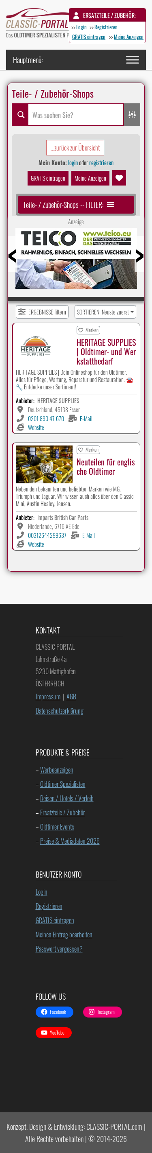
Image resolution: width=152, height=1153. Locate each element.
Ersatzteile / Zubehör (62, 812)
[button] (63, 205)
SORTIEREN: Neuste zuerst (103, 312)
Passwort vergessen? (59, 949)
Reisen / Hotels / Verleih (67, 798)
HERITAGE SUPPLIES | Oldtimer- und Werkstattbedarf (106, 351)
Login (81, 27)
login (73, 162)
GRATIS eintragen (88, 37)
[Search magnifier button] (20, 114)
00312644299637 (47, 535)
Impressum (48, 696)
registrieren (101, 162)
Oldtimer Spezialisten (63, 784)
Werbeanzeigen (56, 770)
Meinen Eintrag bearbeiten (64, 934)
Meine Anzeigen (128, 37)
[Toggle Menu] (132, 59)
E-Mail (86, 418)
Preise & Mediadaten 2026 (70, 841)
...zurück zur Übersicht (75, 148)
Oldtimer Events (57, 827)
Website (36, 427)
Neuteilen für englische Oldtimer (106, 466)
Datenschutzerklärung (59, 711)
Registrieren (106, 27)
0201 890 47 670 (46, 418)
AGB (71, 696)
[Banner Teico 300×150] (76, 261)
